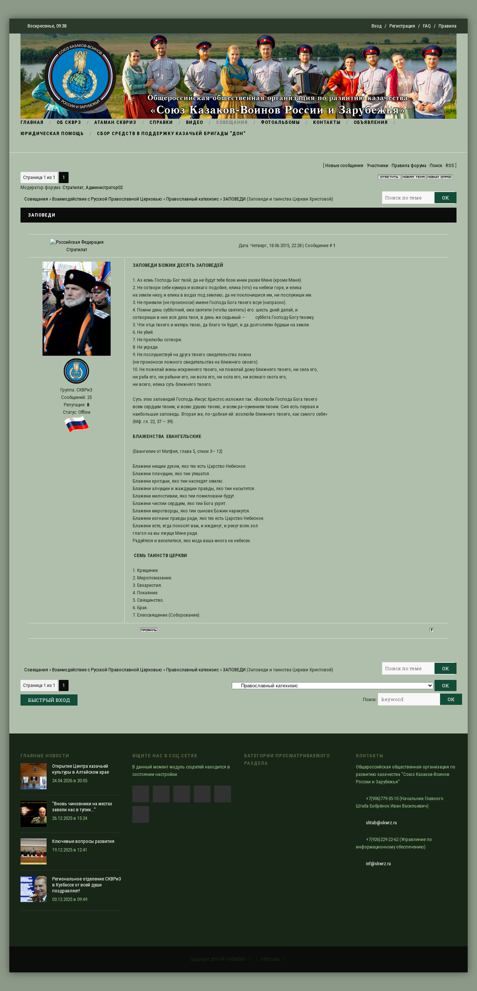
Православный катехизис (192, 199)
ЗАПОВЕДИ (234, 199)
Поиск (436, 165)
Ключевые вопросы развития (83, 841)
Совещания (36, 199)
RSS (450, 165)
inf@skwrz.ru (378, 863)
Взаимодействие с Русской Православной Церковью (107, 199)
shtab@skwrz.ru (381, 822)
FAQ (427, 26)
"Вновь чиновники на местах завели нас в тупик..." (82, 806)
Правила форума (409, 165)
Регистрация (402, 26)
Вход (377, 26)
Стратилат (73, 187)
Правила (448, 26)
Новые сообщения (344, 165)
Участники (377, 165)
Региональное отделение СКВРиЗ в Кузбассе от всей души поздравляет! (86, 885)
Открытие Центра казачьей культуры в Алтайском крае (80, 769)
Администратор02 (104, 187)
